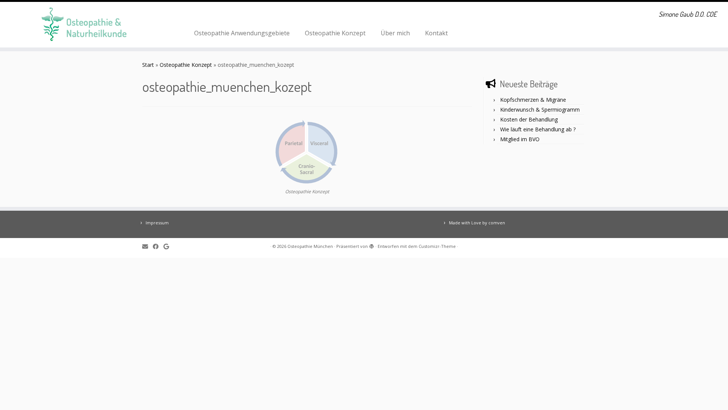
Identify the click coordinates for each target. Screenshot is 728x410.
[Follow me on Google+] (168, 247)
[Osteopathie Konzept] (307, 152)
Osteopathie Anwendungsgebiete (242, 33)
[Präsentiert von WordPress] (371, 245)
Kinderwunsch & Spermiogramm (540, 109)
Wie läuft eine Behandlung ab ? (538, 129)
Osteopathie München (310, 246)
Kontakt (436, 33)
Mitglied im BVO (520, 139)
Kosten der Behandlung (529, 119)
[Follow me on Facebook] (158, 247)
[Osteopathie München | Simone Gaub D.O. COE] (84, 25)
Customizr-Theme (437, 246)
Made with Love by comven (477, 223)
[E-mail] (147, 247)
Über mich (395, 33)
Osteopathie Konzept (335, 33)
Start (148, 64)
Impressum (157, 223)
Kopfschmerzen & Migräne (533, 99)
